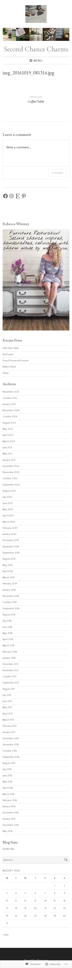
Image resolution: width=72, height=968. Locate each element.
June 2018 (7, 627)
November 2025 (11, 392)
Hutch (6, 373)
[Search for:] (36, 860)
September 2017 (11, 683)
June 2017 (7, 701)
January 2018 (9, 658)
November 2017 (11, 670)
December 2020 (11, 466)
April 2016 (8, 788)
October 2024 (10, 416)
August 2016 (9, 763)
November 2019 (11, 546)
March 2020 (9, 522)
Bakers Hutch (9, 367)
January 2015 (9, 819)
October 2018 (10, 602)
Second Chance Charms (36, 48)
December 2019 (11, 540)
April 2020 (8, 515)
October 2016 (10, 751)
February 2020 (10, 528)
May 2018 (7, 633)
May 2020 (8, 509)
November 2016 (11, 744)
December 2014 (11, 825)
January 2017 (9, 732)
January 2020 (9, 534)
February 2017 (10, 726)
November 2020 (11, 472)
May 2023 (8, 429)
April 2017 (8, 714)
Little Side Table (11, 348)
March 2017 (8, 720)
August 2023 (9, 423)
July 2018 (7, 621)
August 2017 (9, 689)
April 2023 (8, 435)
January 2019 (9, 590)
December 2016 (11, 738)
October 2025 (10, 398)
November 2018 (11, 596)
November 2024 (11, 410)
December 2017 (11, 664)
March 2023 (9, 441)
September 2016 (11, 757)
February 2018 (10, 652)
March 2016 (9, 794)
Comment (57, 172)
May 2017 (7, 707)
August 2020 (9, 491)
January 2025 (9, 404)
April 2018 (8, 639)
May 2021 (7, 454)
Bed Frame (8, 354)
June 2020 (8, 503)
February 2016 (10, 800)
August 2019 (9, 559)
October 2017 (10, 676)
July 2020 (7, 497)
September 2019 (11, 553)
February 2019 (10, 583)
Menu (38, 60)
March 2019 (9, 577)
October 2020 (10, 478)
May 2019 (7, 565)
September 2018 (11, 608)
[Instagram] (11, 196)
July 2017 (7, 695)
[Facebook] (5, 196)
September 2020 (11, 485)
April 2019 (8, 571)
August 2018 (9, 614)
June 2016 (7, 775)
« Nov (6, 935)
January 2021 (9, 460)
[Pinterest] (24, 196)
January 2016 (9, 806)
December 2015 (11, 812)
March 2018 (9, 645)
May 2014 (7, 831)
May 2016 (7, 782)
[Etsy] (17, 196)
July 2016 (7, 769)
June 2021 (7, 447)
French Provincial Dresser (16, 360)
